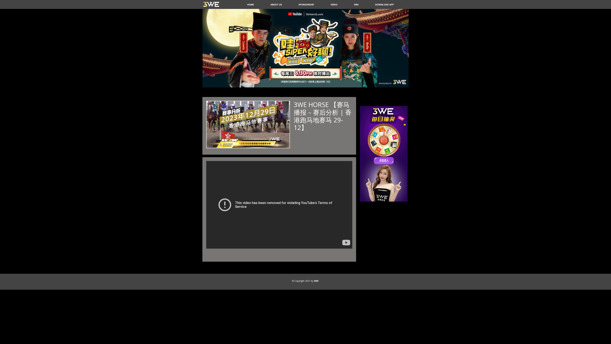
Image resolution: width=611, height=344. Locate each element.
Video (334, 4)
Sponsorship (306, 4)
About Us (276, 4)
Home (250, 4)
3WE (356, 4)
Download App (384, 4)
